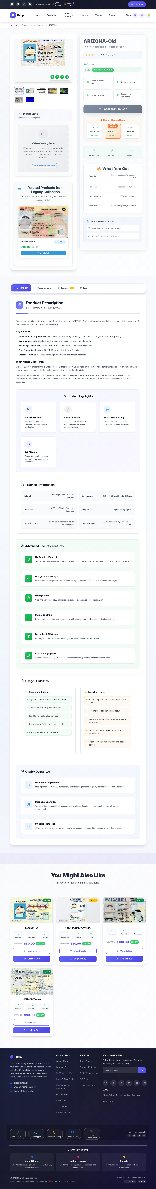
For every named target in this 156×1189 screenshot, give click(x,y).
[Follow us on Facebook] (12, 4)
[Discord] (144, 1083)
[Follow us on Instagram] (24, 4)
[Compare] (142, 247)
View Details (44, 253)
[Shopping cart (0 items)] (148, 15)
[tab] (21, 287)
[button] (52, 15)
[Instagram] (121, 1083)
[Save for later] (130, 247)
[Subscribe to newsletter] (142, 1070)
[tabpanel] (78, 570)
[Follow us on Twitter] (18, 4)
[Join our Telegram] (30, 4)
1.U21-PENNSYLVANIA (78, 927)
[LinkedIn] (129, 1083)
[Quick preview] (65, 236)
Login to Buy (34, 959)
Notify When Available (44, 165)
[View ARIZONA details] (43, 222)
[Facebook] (105, 1083)
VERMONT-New (32, 999)
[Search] (135, 15)
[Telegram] (137, 1083)
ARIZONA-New (28, 241)
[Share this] (136, 247)
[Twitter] (113, 1083)
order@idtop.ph (21, 1083)
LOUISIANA (31, 927)
